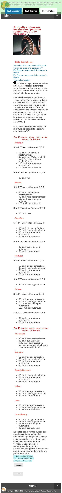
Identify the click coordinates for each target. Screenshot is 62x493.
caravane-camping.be (32, 491)
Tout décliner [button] (31, 11)
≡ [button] (57, 15)
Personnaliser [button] (48, 11)
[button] (4, 489)
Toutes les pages (21, 80)
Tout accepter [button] (13, 11)
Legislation (19, 465)
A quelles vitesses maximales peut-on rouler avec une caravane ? (30, 66)
